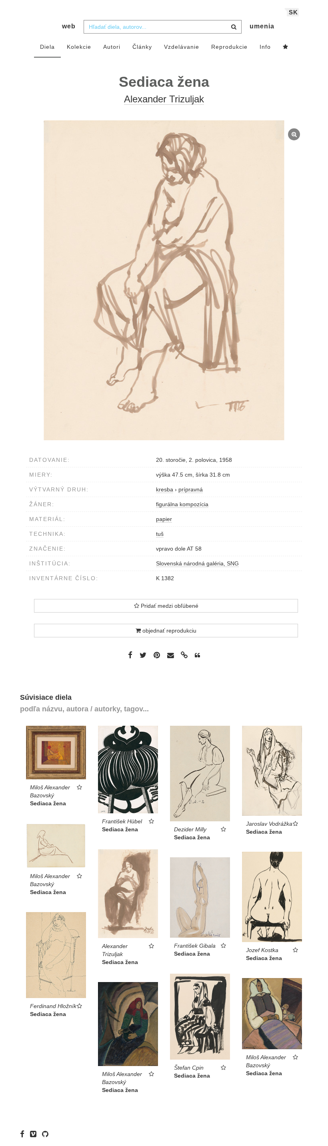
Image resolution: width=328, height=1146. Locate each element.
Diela (47, 47)
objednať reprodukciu (168, 630)
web (69, 26)
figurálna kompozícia (182, 504)
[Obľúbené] (285, 47)
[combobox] (163, 27)
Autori (111, 47)
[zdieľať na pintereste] (157, 655)
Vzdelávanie (181, 47)
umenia (262, 26)
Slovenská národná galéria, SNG (197, 563)
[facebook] (24, 1134)
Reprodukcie (229, 47)
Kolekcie (79, 47)
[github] (47, 1134)
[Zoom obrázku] (164, 280)
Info (265, 47)
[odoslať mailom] (170, 655)
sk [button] (293, 12)
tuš (160, 534)
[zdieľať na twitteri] (143, 655)
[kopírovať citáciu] (197, 655)
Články (142, 47)
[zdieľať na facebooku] (130, 655)
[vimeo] (35, 1134)
